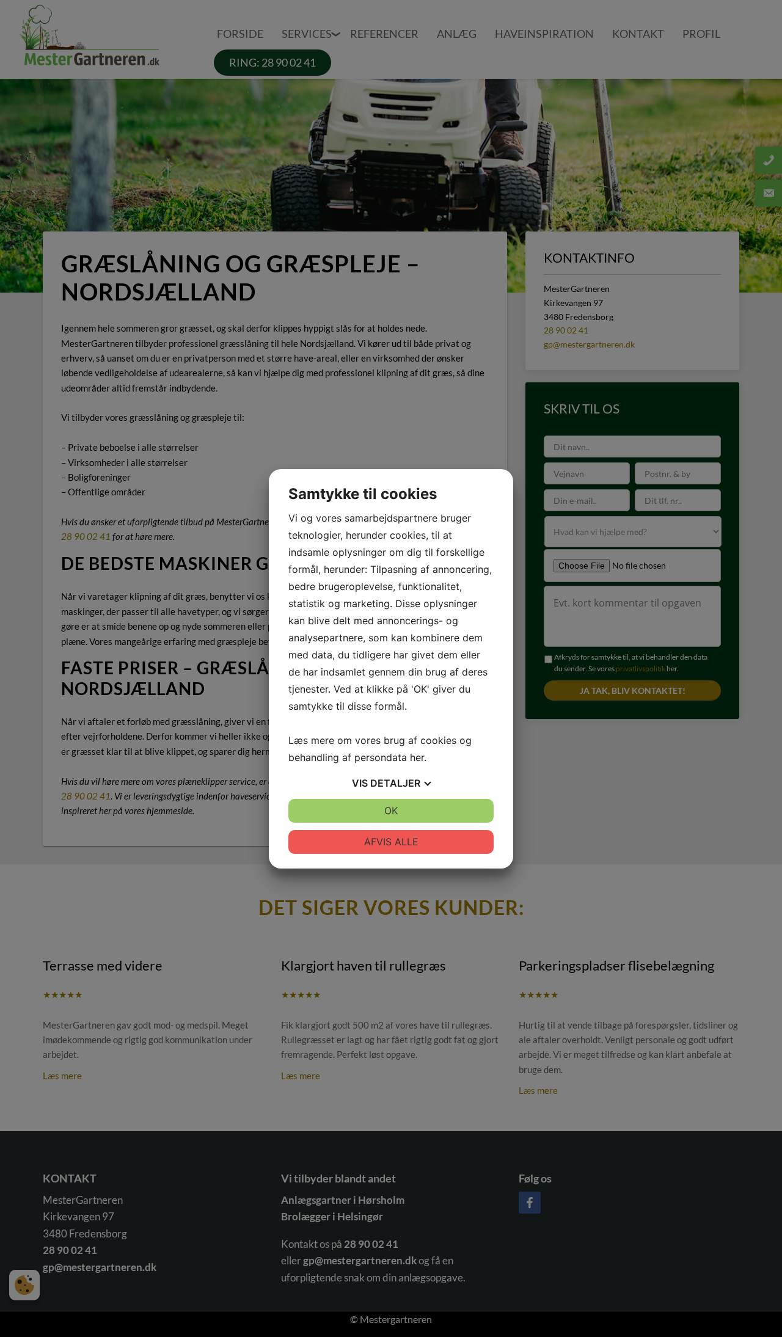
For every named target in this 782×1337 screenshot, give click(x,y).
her (417, 757)
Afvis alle (391, 842)
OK (391, 810)
